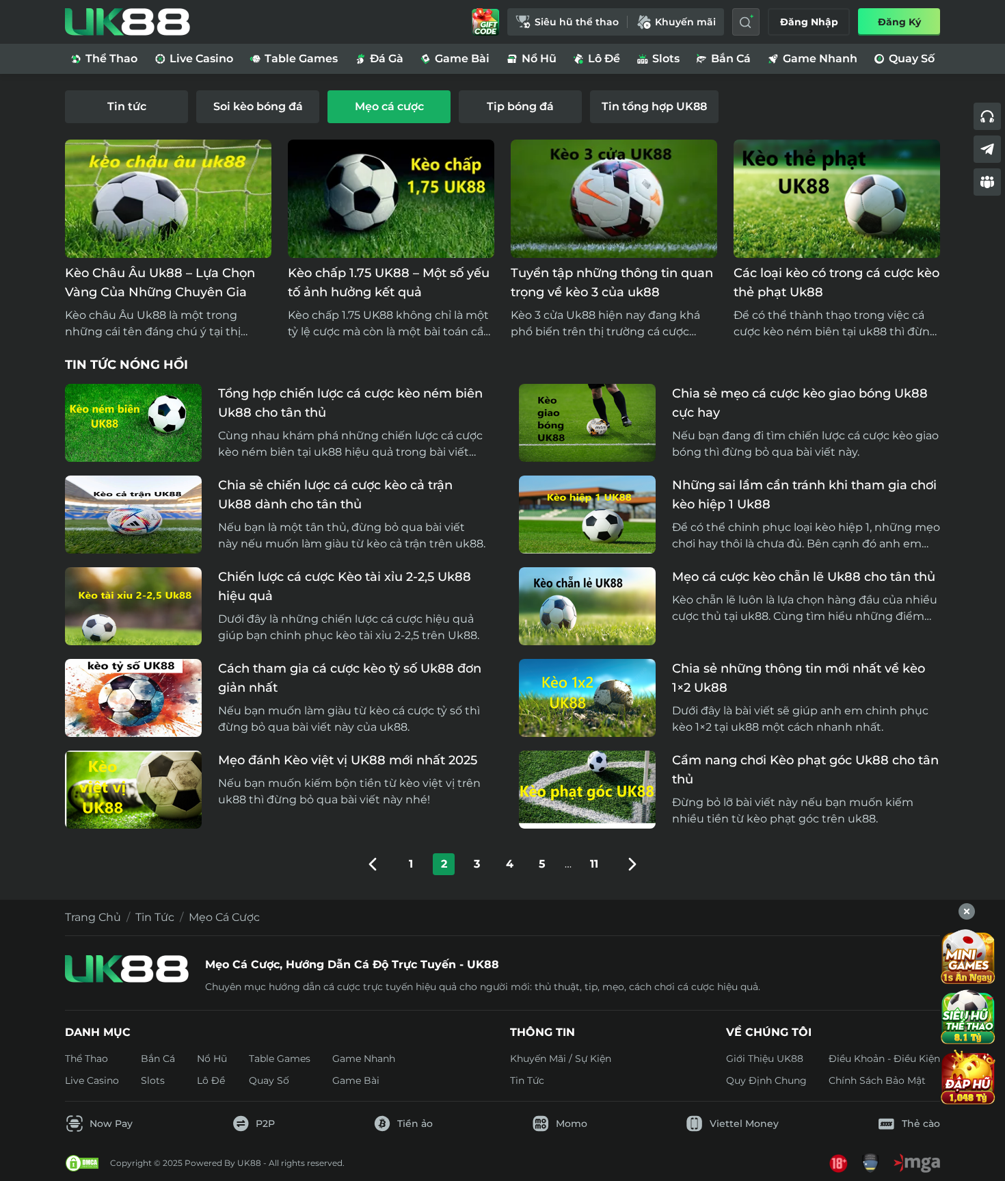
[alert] (502, 1140)
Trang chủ (93, 917)
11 (594, 863)
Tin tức (154, 917)
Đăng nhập (809, 22)
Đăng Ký (899, 22)
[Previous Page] (372, 864)
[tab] (126, 106)
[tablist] (502, 106)
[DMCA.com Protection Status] (82, 1163)
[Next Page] (632, 864)
